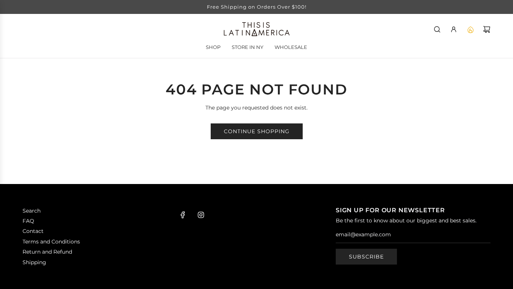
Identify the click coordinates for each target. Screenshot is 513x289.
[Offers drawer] (470, 29)
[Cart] (486, 29)
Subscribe (366, 256)
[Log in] (453, 29)
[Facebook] (183, 215)
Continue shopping (257, 131)
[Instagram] (201, 215)
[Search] (437, 29)
